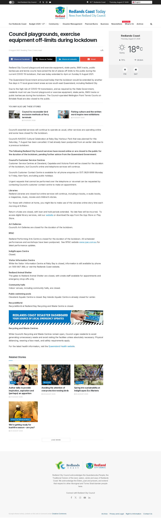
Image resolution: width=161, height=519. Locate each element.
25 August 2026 (81, 394)
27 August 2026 (16, 397)
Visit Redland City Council (27, 2)
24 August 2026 (16, 431)
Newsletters (116, 23)
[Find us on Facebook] (40, 2)
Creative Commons (59, 514)
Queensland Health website (62, 346)
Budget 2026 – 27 (37, 24)
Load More (56, 440)
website (49, 215)
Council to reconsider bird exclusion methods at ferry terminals (35, 114)
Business (105, 24)
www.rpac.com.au (87, 242)
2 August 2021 (14, 50)
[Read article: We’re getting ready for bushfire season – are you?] (23, 411)
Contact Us (147, 514)
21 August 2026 (29, 120)
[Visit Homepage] (80, 12)
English (137, 2)
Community (54, 24)
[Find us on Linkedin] (89, 497)
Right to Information (133, 514)
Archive (140, 24)
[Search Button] (151, 24)
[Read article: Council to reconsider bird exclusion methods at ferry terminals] (14, 114)
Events (79, 382)
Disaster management (20, 419)
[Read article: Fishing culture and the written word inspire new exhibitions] (63, 114)
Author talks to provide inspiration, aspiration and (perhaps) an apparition (21, 390)
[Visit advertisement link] (56, 317)
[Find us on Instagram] (46, 2)
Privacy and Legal (117, 514)
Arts (13, 382)
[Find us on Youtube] (50, 2)
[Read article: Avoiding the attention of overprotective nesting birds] (56, 375)
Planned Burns (91, 24)
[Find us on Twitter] (43, 2)
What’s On (129, 24)
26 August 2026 (49, 394)
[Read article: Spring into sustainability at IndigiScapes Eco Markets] (88, 375)
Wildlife (47, 382)
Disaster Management (72, 24)
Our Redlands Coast (17, 24)
